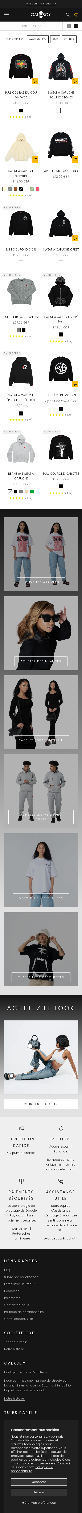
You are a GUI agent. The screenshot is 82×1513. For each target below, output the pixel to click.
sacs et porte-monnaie (41, 740)
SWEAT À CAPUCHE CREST (61, 249)
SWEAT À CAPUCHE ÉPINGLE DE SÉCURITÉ (21, 397)
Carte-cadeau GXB (18, 1319)
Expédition (11, 1291)
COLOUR (69, 39)
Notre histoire (14, 1349)
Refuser (38, 1492)
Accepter (39, 1482)
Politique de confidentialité (32, 1469)
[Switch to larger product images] (69, 26)
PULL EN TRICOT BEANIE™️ (21, 317)
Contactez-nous (16, 1305)
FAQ (7, 1270)
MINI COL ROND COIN (21, 249)
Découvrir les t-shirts (41, 898)
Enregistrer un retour (19, 1284)
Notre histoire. (14, 1398)
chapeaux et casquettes (41, 977)
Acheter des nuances (41, 661)
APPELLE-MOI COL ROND (61, 171)
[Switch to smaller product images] (76, 26)
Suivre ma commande (21, 1277)
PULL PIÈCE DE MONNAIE (61, 395)
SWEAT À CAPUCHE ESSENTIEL (21, 173)
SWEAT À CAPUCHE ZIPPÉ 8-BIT (61, 319)
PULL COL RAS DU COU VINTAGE (21, 94)
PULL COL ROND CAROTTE (61, 473)
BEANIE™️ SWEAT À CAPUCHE (21, 476)
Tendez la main (15, 1342)
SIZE (55, 39)
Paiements (12, 1298)
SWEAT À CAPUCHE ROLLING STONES (61, 94)
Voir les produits (41, 1104)
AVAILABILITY (37, 39)
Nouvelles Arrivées (41, 582)
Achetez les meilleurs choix (40, 817)
